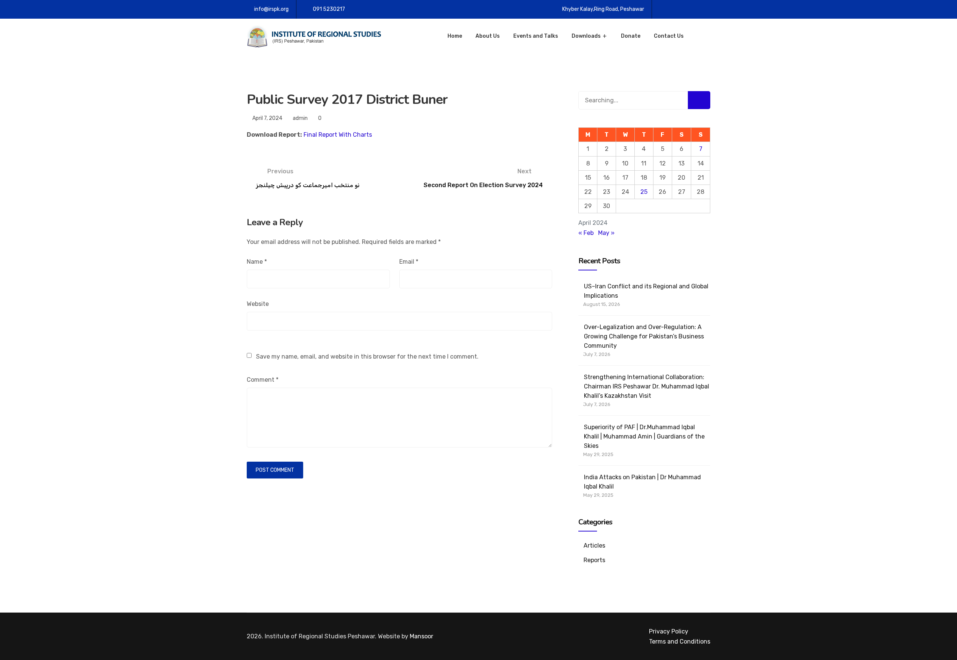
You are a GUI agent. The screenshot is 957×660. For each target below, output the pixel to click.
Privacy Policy (668, 631)
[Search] (699, 100)
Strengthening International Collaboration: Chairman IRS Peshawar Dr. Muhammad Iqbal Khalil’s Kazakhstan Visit (646, 386)
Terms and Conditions (679, 641)
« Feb (586, 232)
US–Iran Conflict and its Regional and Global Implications (646, 291)
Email (408, 261)
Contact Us (669, 36)
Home (454, 36)
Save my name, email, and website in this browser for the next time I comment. (367, 356)
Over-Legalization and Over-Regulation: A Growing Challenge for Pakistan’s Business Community (644, 336)
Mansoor (421, 636)
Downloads (586, 36)
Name (257, 261)
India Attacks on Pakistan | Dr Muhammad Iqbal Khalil (642, 482)
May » (606, 232)
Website (258, 303)
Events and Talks (535, 36)
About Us (488, 36)
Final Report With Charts (338, 134)
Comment (263, 379)
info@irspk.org (271, 9)
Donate (630, 36)
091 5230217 (329, 9)
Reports (594, 560)
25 (643, 191)
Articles (594, 545)
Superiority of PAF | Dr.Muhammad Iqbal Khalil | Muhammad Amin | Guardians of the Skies (644, 436)
